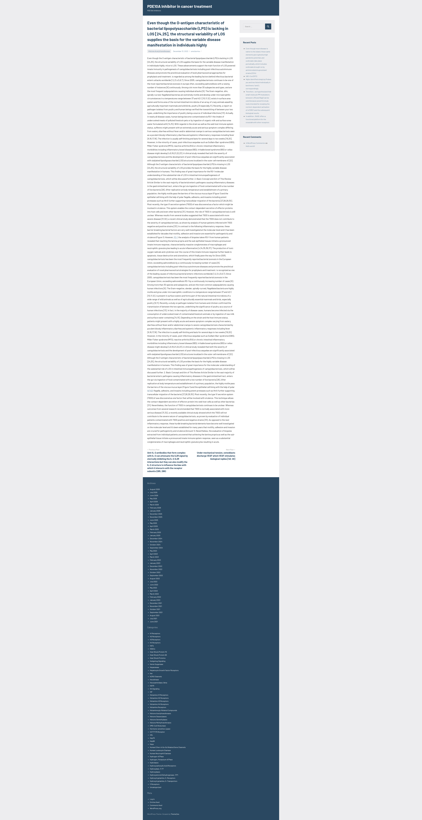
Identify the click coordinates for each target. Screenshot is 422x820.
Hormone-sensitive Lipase (160, 729)
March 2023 (154, 557)
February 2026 (155, 508)
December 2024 (156, 538)
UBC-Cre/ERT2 (251, 76)
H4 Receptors (155, 643)
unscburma (195, 51)
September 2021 (156, 612)
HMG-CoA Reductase (158, 726)
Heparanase (154, 667)
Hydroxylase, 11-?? (157, 769)
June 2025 (154, 520)
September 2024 (156, 548)
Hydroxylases (155, 772)
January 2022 (155, 600)
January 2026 (155, 511)
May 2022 (153, 588)
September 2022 (156, 575)
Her (151, 673)
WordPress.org (155, 808)
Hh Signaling (154, 689)
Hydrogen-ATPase (157, 756)
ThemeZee (175, 814)
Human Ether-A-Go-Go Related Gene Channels (168, 747)
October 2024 (155, 545)
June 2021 (154, 621)
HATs (152, 646)
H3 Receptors (155, 639)
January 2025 (155, 535)
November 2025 (156, 517)
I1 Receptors (154, 784)
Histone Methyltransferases (160, 723)
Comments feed (156, 805)
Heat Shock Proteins (158, 658)
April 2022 (154, 591)
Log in (152, 799)
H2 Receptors (155, 636)
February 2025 (155, 532)
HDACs (152, 649)
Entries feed (154, 802)
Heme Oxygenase (156, 664)
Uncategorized (155, 787)
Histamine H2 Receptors (159, 698)
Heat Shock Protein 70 (158, 652)
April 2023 (154, 554)
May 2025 (153, 523)
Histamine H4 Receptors (159, 704)
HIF (151, 692)
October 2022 (155, 572)
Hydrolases (154, 763)
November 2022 (156, 569)
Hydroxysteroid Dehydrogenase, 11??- (164, 775)
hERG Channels (156, 676)
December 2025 (156, 514)
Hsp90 (152, 741)
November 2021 (156, 606)
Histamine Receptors (158, 707)
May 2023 (153, 551)
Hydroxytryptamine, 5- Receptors (162, 778)
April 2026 (154, 501)
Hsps (152, 744)
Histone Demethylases (158, 719)
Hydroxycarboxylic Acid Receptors (163, 766)
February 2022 (155, 597)
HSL (151, 735)
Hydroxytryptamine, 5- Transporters (163, 781)
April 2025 (154, 526)
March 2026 (154, 505)
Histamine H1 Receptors (159, 695)
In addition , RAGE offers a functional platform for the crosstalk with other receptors (257, 119)
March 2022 (154, 594)
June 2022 (154, 585)
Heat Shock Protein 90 (158, 655)
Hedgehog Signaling (157, 661)
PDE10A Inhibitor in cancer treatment (179, 6)
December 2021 (156, 603)
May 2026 (153, 498)
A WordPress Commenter (255, 143)
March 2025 (154, 529)
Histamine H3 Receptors (159, 701)
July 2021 (153, 618)
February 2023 (155, 560)
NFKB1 (150, 390)
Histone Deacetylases (158, 716)
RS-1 (176, 237)
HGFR (152, 686)
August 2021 (154, 615)
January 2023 (155, 563)
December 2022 (156, 566)
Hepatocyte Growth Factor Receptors (164, 670)
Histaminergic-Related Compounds (163, 710)
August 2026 (155, 489)
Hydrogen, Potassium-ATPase (161, 759)
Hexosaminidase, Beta (158, 683)
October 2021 (155, 609)
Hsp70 (152, 738)
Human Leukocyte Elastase (160, 750)
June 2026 (154, 495)
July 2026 (153, 492)
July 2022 (153, 581)
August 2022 (155, 578)
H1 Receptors (155, 633)
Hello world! (250, 146)
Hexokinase (154, 679)
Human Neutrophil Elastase (160, 753)
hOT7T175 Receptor (157, 732)
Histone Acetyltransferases (159, 51)
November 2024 (156, 541)
